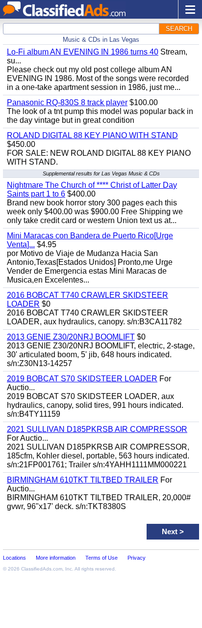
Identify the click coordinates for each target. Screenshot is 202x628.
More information (56, 558)
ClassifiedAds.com (41, 568)
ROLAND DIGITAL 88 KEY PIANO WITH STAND (92, 135)
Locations (14, 558)
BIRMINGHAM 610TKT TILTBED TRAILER (82, 480)
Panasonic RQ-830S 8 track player (67, 102)
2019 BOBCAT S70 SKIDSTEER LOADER (82, 378)
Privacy (136, 558)
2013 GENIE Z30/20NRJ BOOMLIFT (71, 337)
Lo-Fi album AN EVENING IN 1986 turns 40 (82, 52)
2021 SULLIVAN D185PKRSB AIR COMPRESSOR (97, 429)
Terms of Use (101, 558)
